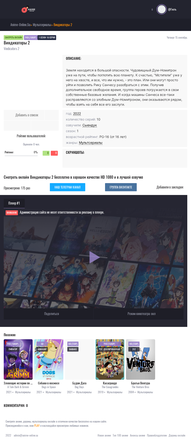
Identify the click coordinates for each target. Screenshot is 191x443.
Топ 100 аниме (120, 435)
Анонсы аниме (137, 435)
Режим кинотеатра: (141, 314)
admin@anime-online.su (26, 435)
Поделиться (51, 314)
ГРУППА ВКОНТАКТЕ (121, 187)
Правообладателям (157, 435)
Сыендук (89, 125)
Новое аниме (104, 435)
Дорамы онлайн (177, 435)
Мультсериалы (90, 142)
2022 (77, 113)
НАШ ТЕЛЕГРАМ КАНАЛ (68, 187)
